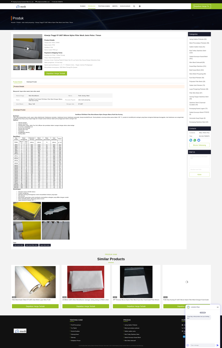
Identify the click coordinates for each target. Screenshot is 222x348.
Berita (115, 6)
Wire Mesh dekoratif (130, 340)
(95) (197, 62)
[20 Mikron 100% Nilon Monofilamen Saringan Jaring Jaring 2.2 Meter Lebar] (35, 282)
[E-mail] (199, 140)
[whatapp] (195, 140)
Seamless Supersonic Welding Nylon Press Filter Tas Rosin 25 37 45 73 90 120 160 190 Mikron (186, 301)
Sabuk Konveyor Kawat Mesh (133, 337)
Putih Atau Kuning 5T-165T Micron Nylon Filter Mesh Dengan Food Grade (135, 300)
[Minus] (218, 307)
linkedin (184, 336)
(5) (199, 113)
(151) (197, 66)
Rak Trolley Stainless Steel (132, 334)
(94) (197, 74)
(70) (197, 85)
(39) (199, 43)
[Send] (217, 345)
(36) (196, 77)
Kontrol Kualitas (75, 331)
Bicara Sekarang (199, 145)
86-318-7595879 (58, 1)
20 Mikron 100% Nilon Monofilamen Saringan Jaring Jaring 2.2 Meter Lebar (35, 300)
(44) (197, 103)
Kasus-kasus (125, 6)
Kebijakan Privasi (75, 340)
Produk (91, 6)
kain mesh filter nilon (31, 245)
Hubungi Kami (75, 334)
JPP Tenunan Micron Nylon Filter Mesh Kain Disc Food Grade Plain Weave (85, 300)
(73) (198, 108)
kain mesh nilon (18, 245)
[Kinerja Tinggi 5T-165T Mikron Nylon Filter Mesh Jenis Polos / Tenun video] (27, 48)
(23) (198, 122)
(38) (198, 89)
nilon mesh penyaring (28, 22)
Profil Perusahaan (76, 325)
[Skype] (191, 140)
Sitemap (73, 337)
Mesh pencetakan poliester (132, 328)
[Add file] (187, 345)
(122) (197, 51)
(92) (198, 39)
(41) (197, 47)
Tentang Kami (103, 6)
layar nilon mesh (45, 245)
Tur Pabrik (74, 328)
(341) (198, 57)
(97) (195, 93)
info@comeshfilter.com (43, 1)
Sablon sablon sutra (130, 331)
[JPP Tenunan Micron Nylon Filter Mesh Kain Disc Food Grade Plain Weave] (85, 282)
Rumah (82, 6)
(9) (197, 118)
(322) (196, 70)
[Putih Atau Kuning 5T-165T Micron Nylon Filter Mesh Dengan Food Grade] (136, 282)
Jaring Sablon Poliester (131, 325)
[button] (41, 67)
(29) (197, 81)
